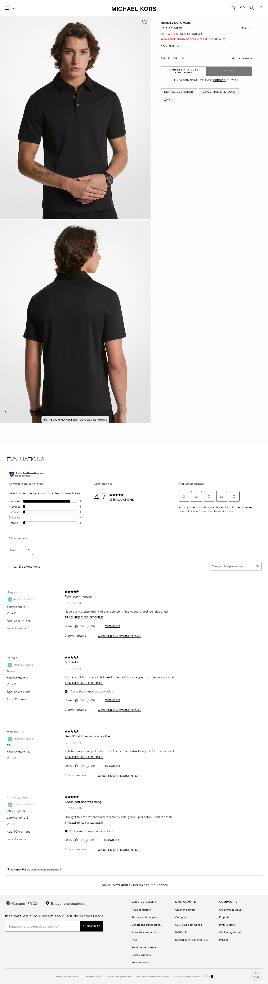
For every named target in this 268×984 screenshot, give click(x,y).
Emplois (224, 917)
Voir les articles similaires (183, 71)
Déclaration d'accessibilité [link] (152, 976)
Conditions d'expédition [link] (146, 924)
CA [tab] (175, 58)
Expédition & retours (219, 91)
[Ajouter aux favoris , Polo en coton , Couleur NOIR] (144, 22)
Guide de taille (242, 58)
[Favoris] (242, 8)
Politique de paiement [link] (144, 947)
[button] (256, 975)
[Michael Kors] (134, 8)
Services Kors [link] (139, 962)
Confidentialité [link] (92, 976)
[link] (181, 932)
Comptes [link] (181, 917)
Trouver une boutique (67, 903)
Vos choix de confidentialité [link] (190, 976)
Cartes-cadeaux (141, 954)
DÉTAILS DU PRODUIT (179, 91)
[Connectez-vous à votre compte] (252, 8)
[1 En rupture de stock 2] (5, 411)
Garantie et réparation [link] (145, 932)
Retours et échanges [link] (144, 917)
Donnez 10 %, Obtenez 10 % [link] (191, 939)
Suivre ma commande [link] (188, 924)
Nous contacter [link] (141, 909)
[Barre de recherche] (233, 8)
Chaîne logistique (230, 932)
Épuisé (229, 71)
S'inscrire (91, 926)
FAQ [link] (134, 939)
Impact (223, 939)
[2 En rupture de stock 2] (5, 415)
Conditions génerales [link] (118, 976)
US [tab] (182, 58)
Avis (167, 100)
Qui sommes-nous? (231, 909)
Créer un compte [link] (185, 909)
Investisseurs (227, 924)
